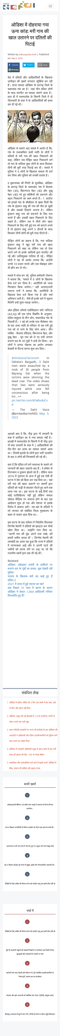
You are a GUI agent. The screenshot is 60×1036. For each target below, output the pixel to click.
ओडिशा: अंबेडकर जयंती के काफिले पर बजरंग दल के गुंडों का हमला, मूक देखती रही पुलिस (30, 568)
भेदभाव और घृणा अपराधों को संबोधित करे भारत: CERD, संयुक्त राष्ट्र (30, 995)
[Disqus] (30, 637)
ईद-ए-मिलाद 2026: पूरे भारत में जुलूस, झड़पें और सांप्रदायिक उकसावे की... (30, 864)
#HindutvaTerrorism (25, 358)
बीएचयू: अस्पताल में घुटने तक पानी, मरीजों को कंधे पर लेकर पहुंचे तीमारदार (30, 1014)
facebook (8, 64)
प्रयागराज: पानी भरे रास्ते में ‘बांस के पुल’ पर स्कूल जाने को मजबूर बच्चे (30, 846)
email (37, 64)
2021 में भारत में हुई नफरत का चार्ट (26, 584)
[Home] (21, 5)
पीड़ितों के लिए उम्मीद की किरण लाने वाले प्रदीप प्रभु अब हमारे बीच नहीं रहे (30, 883)
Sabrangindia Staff (27, 54)
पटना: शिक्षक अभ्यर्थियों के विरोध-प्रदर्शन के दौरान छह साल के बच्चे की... (30, 827)
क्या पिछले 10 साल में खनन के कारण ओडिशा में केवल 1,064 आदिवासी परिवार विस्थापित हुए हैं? (30, 591)
